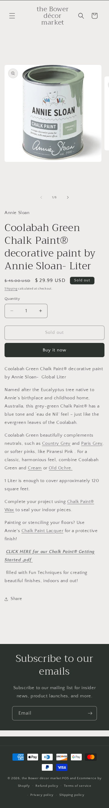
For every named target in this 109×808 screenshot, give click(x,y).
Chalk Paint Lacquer (42, 530)
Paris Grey (91, 443)
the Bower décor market (41, 778)
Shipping (11, 288)
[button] (12, 15)
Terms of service (77, 786)
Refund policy (46, 786)
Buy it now (54, 350)
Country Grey (56, 443)
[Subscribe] (90, 713)
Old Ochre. (60, 468)
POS (65, 778)
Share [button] (16, 598)
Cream (35, 468)
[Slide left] (41, 197)
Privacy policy (42, 795)
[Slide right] (67, 197)
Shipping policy (71, 795)
